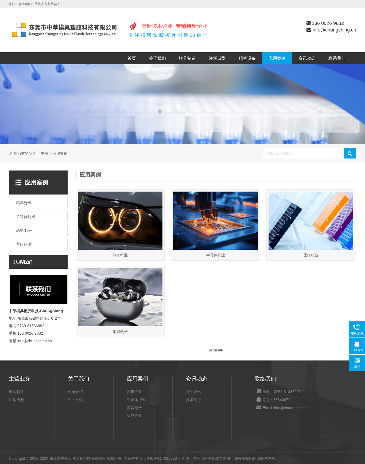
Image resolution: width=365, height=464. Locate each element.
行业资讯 (193, 392)
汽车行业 (134, 392)
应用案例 (277, 58)
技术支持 (193, 400)
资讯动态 (307, 58)
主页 (44, 154)
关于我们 (157, 58)
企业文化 (75, 400)
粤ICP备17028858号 (163, 458)
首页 (131, 58)
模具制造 (187, 58)
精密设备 (247, 58)
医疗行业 (134, 416)
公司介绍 (75, 392)
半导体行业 (136, 400)
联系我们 (336, 58)
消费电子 (134, 408)
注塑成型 (217, 58)
